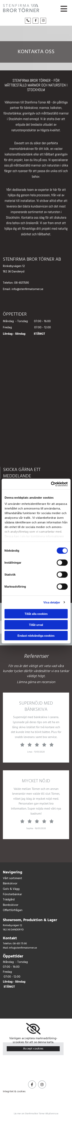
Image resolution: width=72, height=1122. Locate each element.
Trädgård (9, 899)
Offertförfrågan (12, 910)
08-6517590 (21, 282)
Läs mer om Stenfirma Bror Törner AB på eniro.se (36, 1113)
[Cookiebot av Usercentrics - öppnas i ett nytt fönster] (51, 483)
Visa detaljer (51, 602)
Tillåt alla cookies (36, 613)
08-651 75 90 (20, 943)
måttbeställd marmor (55, 113)
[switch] (62, 563)
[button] (63, 9)
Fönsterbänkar (12, 894)
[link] (33, 1029)
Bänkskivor (10, 883)
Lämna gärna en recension (36, 682)
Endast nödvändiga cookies (36, 635)
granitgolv (28, 113)
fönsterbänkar (12, 113)
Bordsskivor (10, 905)
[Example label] (32, 1084)
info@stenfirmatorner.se (27, 289)
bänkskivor (31, 107)
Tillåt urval (36, 624)
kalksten (55, 107)
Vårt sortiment (12, 878)
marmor (44, 107)
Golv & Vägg (11, 889)
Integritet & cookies (14, 1091)
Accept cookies (33, 1048)
